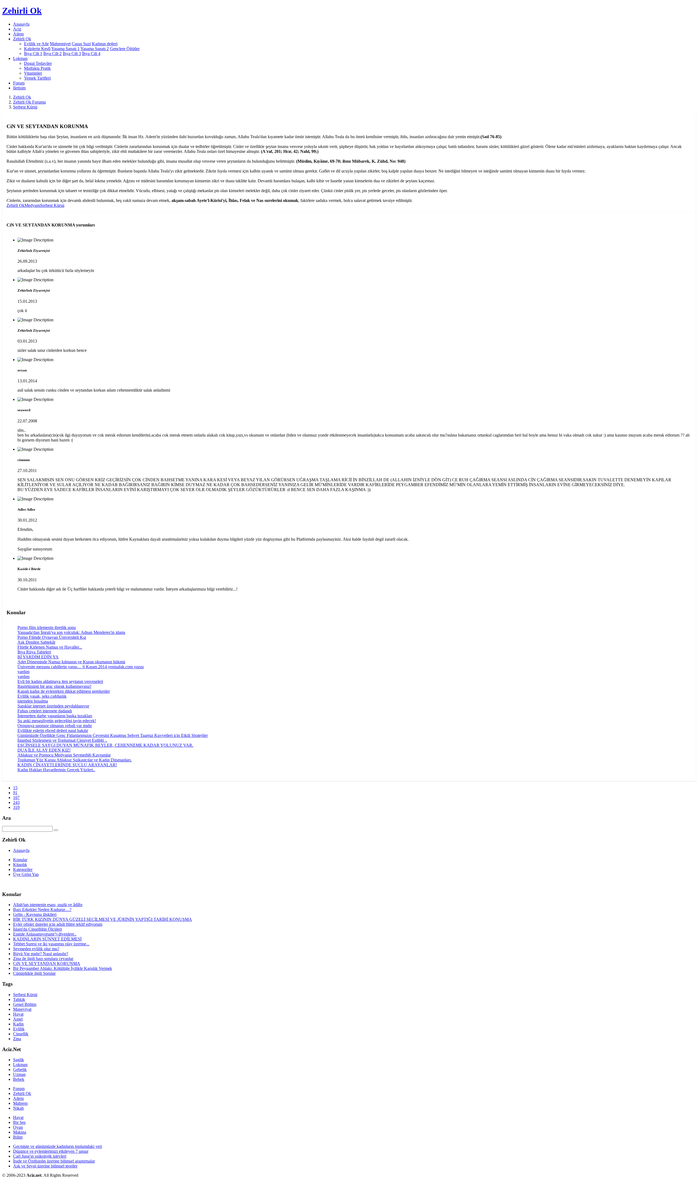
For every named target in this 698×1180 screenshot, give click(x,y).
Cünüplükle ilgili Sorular (34, 973)
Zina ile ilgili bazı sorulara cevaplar (43, 958)
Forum (19, 83)
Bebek (18, 1079)
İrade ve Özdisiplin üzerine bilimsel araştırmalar (54, 1161)
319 (16, 807)
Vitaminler (33, 73)
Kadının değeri (105, 43)
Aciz (17, 29)
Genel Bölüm (24, 1004)
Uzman (19, 1074)
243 (16, 802)
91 (15, 792)
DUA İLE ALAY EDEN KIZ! (44, 750)
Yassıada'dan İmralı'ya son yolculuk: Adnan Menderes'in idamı (71, 632)
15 (15, 787)
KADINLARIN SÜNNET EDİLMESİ (47, 939)
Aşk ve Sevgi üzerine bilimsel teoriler (45, 1166)
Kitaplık (20, 864)
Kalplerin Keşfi (37, 48)
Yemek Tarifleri (37, 78)
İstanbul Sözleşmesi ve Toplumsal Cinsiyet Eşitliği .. (62, 740)
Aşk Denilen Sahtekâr (36, 642)
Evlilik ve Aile (36, 43)
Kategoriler (22, 869)
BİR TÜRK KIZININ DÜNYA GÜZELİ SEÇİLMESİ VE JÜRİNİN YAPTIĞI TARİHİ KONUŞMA (102, 919)
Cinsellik (20, 1033)
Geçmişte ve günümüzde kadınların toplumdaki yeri (57, 1146)
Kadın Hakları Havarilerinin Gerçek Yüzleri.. (56, 769)
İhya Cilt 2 (52, 53)
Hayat (18, 1014)
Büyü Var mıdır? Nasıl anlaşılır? (40, 953)
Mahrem (20, 1103)
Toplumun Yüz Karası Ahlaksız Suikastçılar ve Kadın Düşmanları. (74, 760)
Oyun (18, 1127)
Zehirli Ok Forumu (29, 102)
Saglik (18, 1059)
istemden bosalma (32, 701)
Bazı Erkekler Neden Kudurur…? (42, 909)
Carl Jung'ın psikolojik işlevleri (39, 1156)
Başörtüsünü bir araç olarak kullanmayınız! (54, 686)
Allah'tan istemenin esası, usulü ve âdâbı (47, 904)
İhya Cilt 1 (33, 53)
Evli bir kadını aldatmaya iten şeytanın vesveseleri (60, 681)
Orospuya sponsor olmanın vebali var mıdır (54, 725)
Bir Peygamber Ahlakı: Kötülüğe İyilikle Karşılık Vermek (62, 968)
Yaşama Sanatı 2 (94, 48)
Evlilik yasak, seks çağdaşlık (42, 696)
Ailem (18, 34)
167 (16, 797)
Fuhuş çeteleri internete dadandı (44, 711)
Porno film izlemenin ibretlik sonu (46, 627)
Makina (19, 1132)
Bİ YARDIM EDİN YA (38, 657)
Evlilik (19, 1029)
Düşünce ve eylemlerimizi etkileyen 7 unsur (50, 1151)
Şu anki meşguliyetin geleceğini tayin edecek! (56, 720)
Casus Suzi (81, 43)
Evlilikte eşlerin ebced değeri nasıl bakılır (52, 730)
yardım (23, 671)
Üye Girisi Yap (26, 874)
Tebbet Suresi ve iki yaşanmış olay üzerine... (51, 944)
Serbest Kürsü (25, 107)
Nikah (18, 1108)
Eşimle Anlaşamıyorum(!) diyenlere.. (44, 934)
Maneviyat (22, 1009)
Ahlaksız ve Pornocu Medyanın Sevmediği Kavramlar (64, 755)
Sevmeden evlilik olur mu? (36, 948)
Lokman (20, 1064)
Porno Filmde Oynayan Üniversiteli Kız (51, 637)
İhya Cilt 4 (91, 53)
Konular (20, 859)
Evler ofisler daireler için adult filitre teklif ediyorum (57, 924)
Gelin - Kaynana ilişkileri (34, 914)
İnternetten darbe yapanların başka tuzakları (54, 715)
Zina (17, 1038)
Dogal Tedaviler (38, 63)
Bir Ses (19, 1122)
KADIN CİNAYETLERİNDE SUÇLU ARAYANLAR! (67, 765)
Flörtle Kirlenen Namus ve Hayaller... (49, 647)
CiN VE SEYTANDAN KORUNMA (46, 963)
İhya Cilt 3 (72, 53)
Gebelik (20, 1069)
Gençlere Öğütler (125, 48)
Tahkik (19, 999)
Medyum (32, 205)
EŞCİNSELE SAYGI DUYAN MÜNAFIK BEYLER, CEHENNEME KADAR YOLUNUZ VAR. (105, 745)
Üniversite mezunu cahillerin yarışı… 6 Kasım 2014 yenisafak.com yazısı (80, 666)
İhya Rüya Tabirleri (34, 652)
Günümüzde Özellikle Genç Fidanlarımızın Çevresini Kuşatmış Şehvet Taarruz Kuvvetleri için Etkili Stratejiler (112, 735)
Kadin (18, 1024)
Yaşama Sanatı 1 (65, 48)
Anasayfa (21, 24)
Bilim (18, 1137)
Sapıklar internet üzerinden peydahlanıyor (53, 706)
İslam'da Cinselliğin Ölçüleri (37, 929)
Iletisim (19, 88)
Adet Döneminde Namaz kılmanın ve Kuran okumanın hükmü (71, 661)
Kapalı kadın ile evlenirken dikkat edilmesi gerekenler (63, 691)
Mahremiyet (60, 43)
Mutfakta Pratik (37, 68)
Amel (18, 1019)
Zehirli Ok (22, 97)
